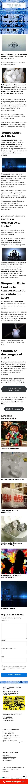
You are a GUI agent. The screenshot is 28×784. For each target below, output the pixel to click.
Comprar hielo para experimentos (14, 389)
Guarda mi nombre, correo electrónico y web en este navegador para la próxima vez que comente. (14, 668)
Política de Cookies (9, 758)
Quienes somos (7, 760)
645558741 (9, 718)
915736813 (9, 717)
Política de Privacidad (9, 757)
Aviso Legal (6, 755)
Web (2, 656)
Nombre (4, 640)
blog (2, 14)
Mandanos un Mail (8, 720)
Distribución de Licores (14, 409)
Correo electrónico (8, 648)
